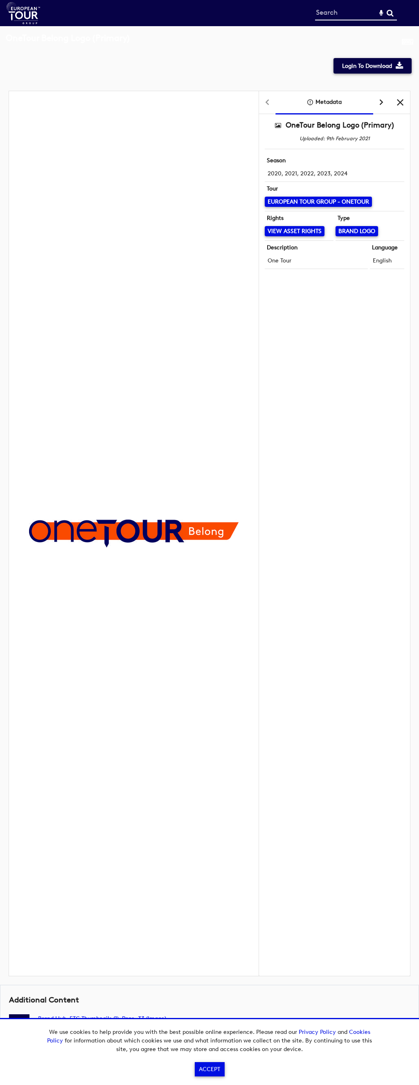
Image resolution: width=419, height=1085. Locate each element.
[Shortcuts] (407, 42)
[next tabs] (381, 103)
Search (390, 13)
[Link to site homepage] (23, 22)
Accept (209, 1069)
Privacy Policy (317, 1032)
